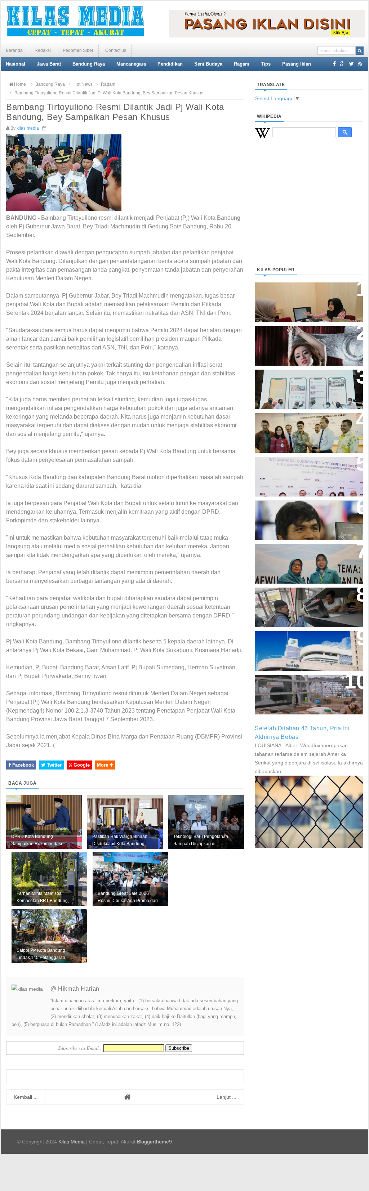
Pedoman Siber (78, 50)
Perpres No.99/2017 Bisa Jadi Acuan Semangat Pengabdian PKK (302, 560)
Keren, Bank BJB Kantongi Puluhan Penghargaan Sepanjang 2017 (307, 472)
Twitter (53, 765)
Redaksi (43, 50)
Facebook (22, 765)
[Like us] (334, 64)
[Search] (360, 50)
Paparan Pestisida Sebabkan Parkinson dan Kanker (300, 687)
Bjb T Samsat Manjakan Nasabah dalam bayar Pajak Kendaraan (307, 600)
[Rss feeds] (360, 64)
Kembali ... (26, 1097)
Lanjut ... (226, 1097)
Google (81, 765)
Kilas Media (71, 1142)
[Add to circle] (342, 64)
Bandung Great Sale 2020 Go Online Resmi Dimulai (301, 382)
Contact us (115, 50)
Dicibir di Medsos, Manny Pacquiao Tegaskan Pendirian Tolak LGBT (302, 516)
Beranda (14, 50)
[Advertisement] (309, 211)
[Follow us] (351, 64)
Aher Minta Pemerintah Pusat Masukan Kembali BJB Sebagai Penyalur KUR (304, 647)
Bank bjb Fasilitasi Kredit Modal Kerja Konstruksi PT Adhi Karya (306, 426)
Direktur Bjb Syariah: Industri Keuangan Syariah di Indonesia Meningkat (305, 298)
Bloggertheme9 (154, 1142)
